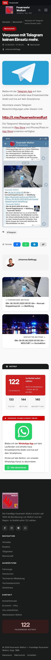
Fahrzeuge (7, 569)
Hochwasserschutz (11, 583)
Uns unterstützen (10, 610)
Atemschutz (7, 574)
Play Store (19, 127)
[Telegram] (18, 528)
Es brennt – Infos (10, 605)
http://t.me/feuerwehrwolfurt (24, 117)
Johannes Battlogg (12, 49)
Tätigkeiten (7, 551)
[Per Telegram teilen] (34, 244)
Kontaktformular (9, 601)
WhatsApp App (26, 443)
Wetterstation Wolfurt (12, 615)
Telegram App (24, 91)
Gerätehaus (7, 587)
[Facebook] (4, 528)
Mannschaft (17, 22)
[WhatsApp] (25, 528)
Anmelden (31, 655)
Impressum (7, 655)
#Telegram (11, 232)
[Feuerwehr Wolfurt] (9, 10)
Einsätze (6, 547)
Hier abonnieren (18, 467)
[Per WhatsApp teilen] (25, 244)
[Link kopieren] (43, 244)
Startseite (6, 22)
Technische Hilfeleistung (13, 578)
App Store (7, 131)
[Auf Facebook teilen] (17, 244)
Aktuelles (6, 542)
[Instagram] (11, 528)
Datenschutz (19, 655)
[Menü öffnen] (46, 10)
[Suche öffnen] (39, 10)
